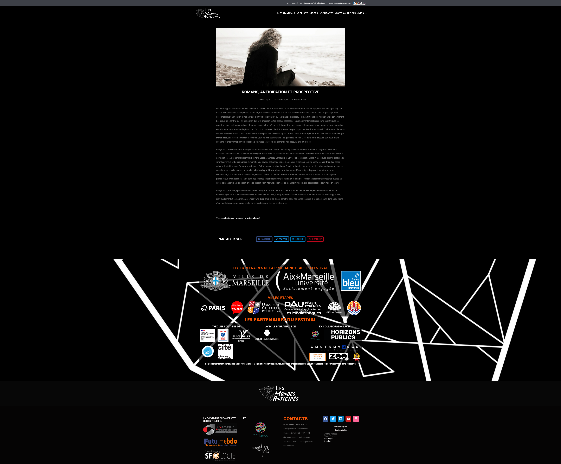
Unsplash (328, 441)
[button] (264, 239)
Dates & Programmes (350, 13)
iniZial (316, 3)
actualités (279, 99)
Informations (286, 13)
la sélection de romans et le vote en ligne (240, 218)
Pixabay (327, 438)
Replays (303, 13)
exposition (288, 99)
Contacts (327, 13)
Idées (314, 13)
